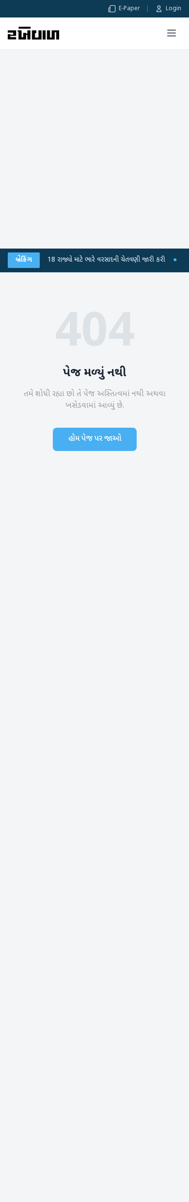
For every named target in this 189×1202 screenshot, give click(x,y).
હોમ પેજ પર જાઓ (94, 439)
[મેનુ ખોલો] (171, 33)
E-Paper (129, 9)
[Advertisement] (94, 149)
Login (173, 9)
